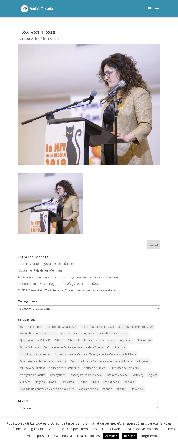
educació (142, 361)
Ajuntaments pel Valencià (35, 340)
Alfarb (100, 340)
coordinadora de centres (35, 354)
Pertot (83, 382)
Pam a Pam (68, 382)
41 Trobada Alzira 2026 (112, 333)
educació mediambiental (64, 368)
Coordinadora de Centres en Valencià (43, 361)
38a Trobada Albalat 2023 (98, 327)
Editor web (29, 38)
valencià (107, 389)
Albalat (59, 340)
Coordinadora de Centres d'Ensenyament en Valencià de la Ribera (95, 354)
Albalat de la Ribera (80, 340)
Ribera (95, 382)
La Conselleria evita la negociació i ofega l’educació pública (59, 284)
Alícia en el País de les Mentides (40, 270)
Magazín (40, 382)
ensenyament (58, 375)
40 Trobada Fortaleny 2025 (77, 333)
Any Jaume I (126, 340)
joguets (152, 375)
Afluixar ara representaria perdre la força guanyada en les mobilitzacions (68, 277)
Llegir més (148, 435)
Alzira (111, 340)
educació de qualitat (32, 368)
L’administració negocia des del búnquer (46, 264)
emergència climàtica (33, 375)
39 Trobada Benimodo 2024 (135, 327)
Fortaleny (137, 375)
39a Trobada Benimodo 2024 (38, 333)
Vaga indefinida (88, 389)
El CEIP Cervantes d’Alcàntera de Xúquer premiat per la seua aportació (67, 290)
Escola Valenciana (117, 375)
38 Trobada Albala (31, 327)
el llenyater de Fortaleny (124, 368)
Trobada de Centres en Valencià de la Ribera (47, 389)
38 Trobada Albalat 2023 (62, 327)
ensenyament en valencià (86, 375)
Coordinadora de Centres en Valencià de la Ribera (101, 361)
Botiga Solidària (29, 347)
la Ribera (25, 382)
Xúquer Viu (136, 389)
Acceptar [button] (111, 436)
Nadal (53, 382)
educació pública (94, 368)
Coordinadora (116, 347)
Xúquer (121, 389)
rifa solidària (111, 382)
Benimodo (144, 340)
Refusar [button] (129, 436)
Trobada (128, 382)
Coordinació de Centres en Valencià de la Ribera (73, 347)
